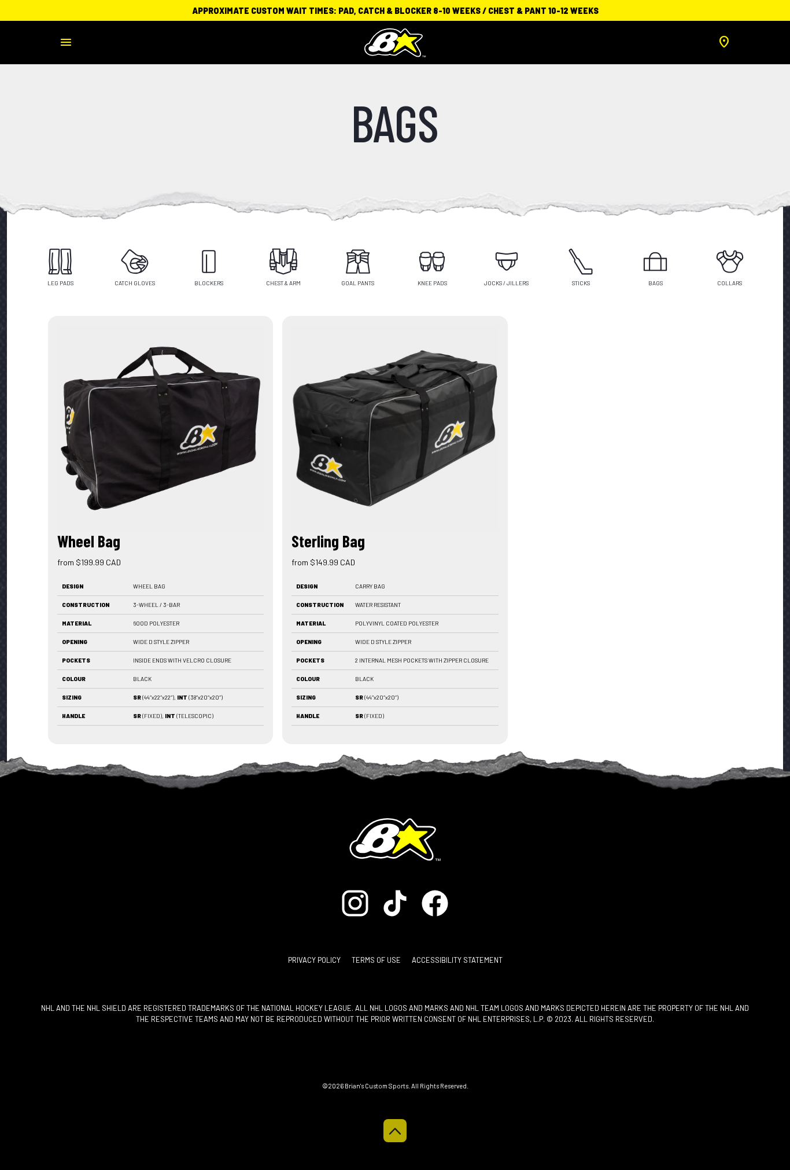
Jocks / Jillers (506, 282)
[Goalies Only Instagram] (358, 902)
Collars (729, 282)
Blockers (208, 282)
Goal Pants (357, 282)
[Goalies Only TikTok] (396, 902)
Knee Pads (432, 282)
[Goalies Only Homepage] (395, 39)
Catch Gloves (135, 282)
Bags (655, 282)
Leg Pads (60, 282)
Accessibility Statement (457, 960)
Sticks (581, 282)
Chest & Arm (283, 282)
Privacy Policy (314, 960)
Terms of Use (376, 960)
